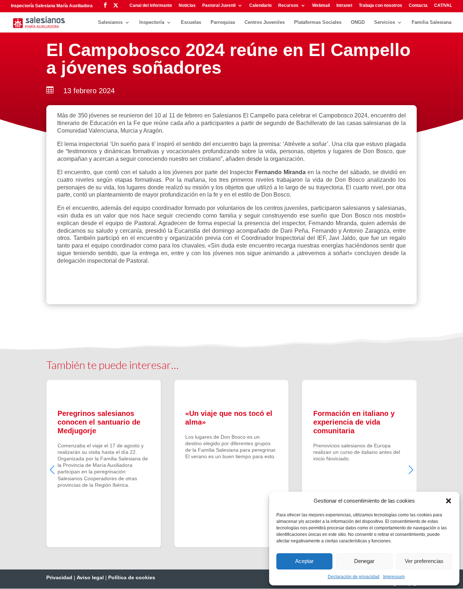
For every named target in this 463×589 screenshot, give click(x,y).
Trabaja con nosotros (380, 5)
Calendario (260, 5)
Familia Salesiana (431, 22)
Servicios (384, 22)
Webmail (321, 5)
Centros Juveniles (265, 22)
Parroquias (223, 22)
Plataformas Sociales (317, 22)
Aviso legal (90, 577)
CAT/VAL (443, 5)
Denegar (364, 561)
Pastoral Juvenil (218, 5)
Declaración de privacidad (353, 576)
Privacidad (59, 577)
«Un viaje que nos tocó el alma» (231, 463)
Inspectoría (151, 22)
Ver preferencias (424, 561)
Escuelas (191, 22)
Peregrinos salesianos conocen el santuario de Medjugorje (104, 463)
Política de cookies (131, 577)
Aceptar (304, 561)
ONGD (358, 22)
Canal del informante (150, 5)
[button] (448, 500)
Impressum (394, 576)
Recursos (288, 5)
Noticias (187, 5)
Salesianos (110, 22)
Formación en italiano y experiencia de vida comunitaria (359, 463)
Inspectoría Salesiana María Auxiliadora (52, 5)
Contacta (418, 5)
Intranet (344, 5)
